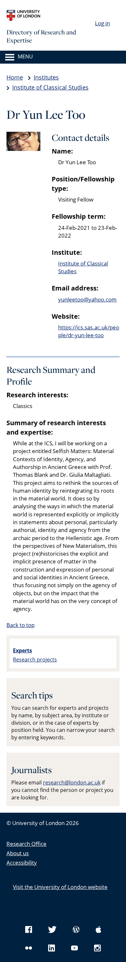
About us (17, 853)
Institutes (46, 77)
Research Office (26, 843)
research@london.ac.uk (71, 782)
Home (14, 77)
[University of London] (54, 15)
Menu (25, 56)
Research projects (35, 659)
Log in (102, 23)
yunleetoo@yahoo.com (87, 299)
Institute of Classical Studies (50, 87)
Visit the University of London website (60, 887)
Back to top (20, 625)
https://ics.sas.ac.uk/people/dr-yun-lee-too (88, 331)
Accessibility (21, 862)
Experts (22, 650)
